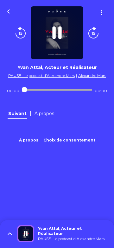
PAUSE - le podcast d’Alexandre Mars (41, 75)
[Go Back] (9, 11)
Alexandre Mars (92, 75)
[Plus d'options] (101, 12)
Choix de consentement (69, 140)
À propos (28, 140)
